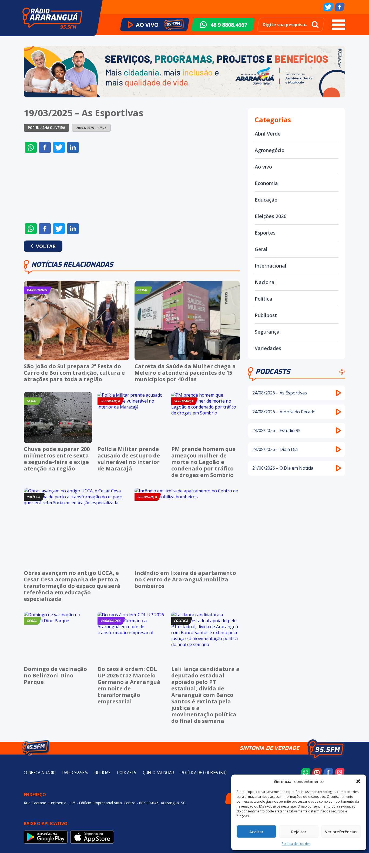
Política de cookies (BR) (204, 772)
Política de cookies (296, 843)
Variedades (268, 348)
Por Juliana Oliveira (46, 128)
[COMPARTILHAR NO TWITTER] (59, 147)
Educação (266, 199)
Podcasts (273, 371)
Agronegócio (269, 150)
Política (263, 298)
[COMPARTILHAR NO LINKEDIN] (73, 147)
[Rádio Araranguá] (52, 18)
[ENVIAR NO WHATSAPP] (31, 147)
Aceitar (256, 831)
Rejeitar (298, 831)
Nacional (265, 282)
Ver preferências (341, 831)
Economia (266, 183)
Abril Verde (268, 133)
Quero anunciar (158, 772)
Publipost (266, 315)
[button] (358, 781)
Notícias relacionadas (72, 264)
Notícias (102, 772)
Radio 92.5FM (75, 772)
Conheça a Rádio (40, 772)
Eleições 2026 (270, 216)
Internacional (270, 265)
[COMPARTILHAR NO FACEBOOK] (45, 147)
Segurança (267, 331)
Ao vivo (263, 166)
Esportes (265, 232)
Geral (261, 249)
